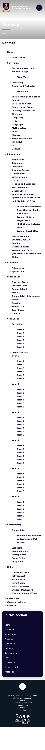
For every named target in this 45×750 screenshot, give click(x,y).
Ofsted (15, 180)
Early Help (17, 562)
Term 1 (20, 330)
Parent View (18, 583)
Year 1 (15, 356)
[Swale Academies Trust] (22, 719)
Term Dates (18, 310)
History (16, 121)
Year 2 (15, 384)
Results (16, 243)
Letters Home (19, 177)
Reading (16, 303)
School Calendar (20, 247)
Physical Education (22, 138)
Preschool (12, 262)
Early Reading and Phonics (26, 97)
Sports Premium (21, 236)
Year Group (13, 319)
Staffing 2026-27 (21, 240)
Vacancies (12, 606)
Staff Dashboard (21, 586)
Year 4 (15, 440)
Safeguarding (14, 525)
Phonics (16, 135)
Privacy (22, 708)
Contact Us (13, 599)
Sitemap (22, 700)
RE (13, 145)
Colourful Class (20, 352)
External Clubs (19, 286)
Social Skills (18, 558)
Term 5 (20, 343)
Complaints (18, 166)
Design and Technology (24, 86)
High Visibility (22, 705)
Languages (18, 124)
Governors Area (20, 572)
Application (18, 271)
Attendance (18, 163)
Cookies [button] (22, 710)
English (16, 100)
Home (5, 34)
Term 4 (20, 340)
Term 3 (20, 336)
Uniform (16, 313)
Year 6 (15, 496)
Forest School (19, 289)
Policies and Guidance (23, 184)
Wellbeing (17, 548)
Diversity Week (20, 282)
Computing (18, 82)
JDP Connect (18, 576)
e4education (27, 698)
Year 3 (15, 412)
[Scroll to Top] (22, 686)
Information (13, 154)
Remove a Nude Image (29, 535)
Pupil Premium (20, 187)
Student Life (13, 277)
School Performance (23, 194)
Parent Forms (19, 579)
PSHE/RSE (17, 142)
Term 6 (20, 347)
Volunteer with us (16, 602)
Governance (18, 173)
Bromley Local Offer (27, 231)
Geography (18, 118)
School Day (18, 306)
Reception (17, 324)
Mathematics (19, 128)
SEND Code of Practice (29, 207)
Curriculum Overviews (24, 68)
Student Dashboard (22, 590)
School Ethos (19, 191)
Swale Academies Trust (24, 593)
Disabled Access (20, 170)
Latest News (18, 57)
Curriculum (13, 63)
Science (16, 149)
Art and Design (20, 72)
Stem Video (23, 77)
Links (10, 567)
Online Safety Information (26, 296)
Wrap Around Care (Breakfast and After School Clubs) (27, 253)
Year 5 (15, 468)
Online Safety (19, 530)
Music (15, 131)
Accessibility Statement (22, 703)
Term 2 (20, 333)
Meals (15, 293)
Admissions (18, 160)
